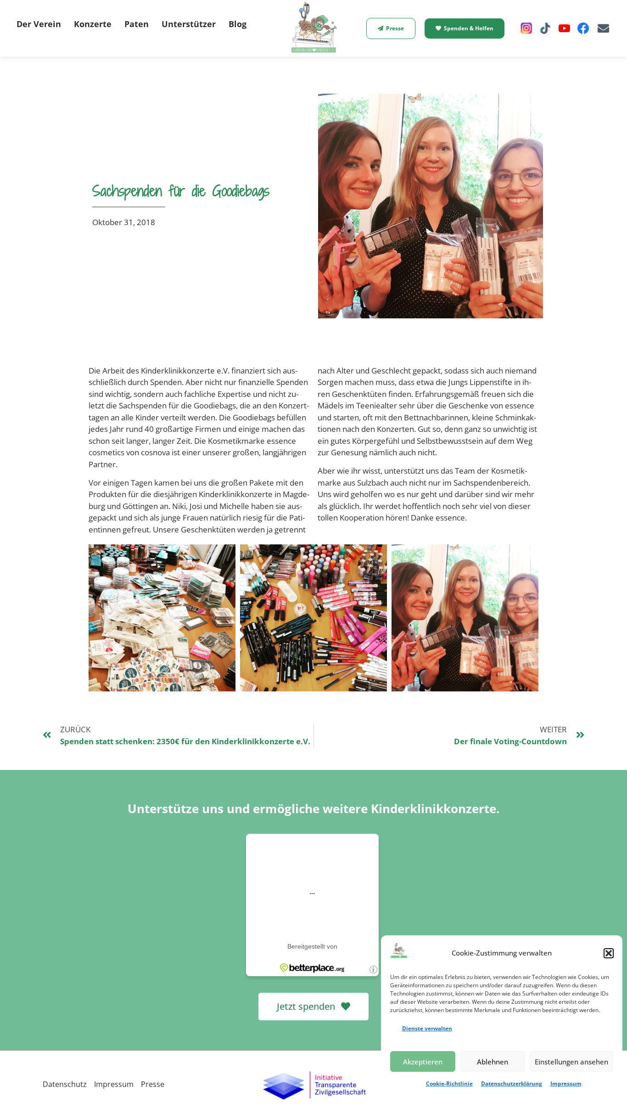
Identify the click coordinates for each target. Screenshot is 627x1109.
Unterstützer (189, 23)
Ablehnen (492, 1061)
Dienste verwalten (427, 1028)
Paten (136, 23)
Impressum (566, 1083)
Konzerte (93, 23)
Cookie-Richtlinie (449, 1083)
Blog (237, 23)
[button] (608, 953)
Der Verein (39, 23)
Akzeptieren (422, 1061)
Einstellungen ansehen (571, 1061)
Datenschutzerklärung (511, 1083)
